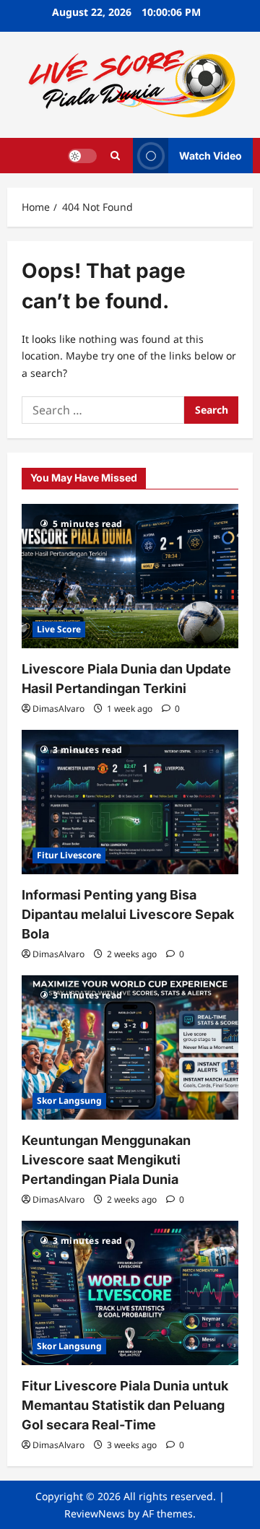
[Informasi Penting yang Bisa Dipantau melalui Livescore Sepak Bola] (130, 802)
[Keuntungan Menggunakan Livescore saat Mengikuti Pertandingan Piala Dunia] (130, 1047)
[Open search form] (115, 155)
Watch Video (210, 155)
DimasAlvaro (58, 708)
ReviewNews (94, 1513)
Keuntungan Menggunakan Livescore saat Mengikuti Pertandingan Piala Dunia (106, 1160)
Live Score (59, 629)
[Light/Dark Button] (82, 155)
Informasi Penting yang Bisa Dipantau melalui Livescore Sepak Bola (128, 914)
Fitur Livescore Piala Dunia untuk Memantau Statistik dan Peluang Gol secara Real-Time (125, 1405)
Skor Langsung (69, 1100)
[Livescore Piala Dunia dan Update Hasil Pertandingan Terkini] (130, 576)
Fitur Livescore (69, 855)
